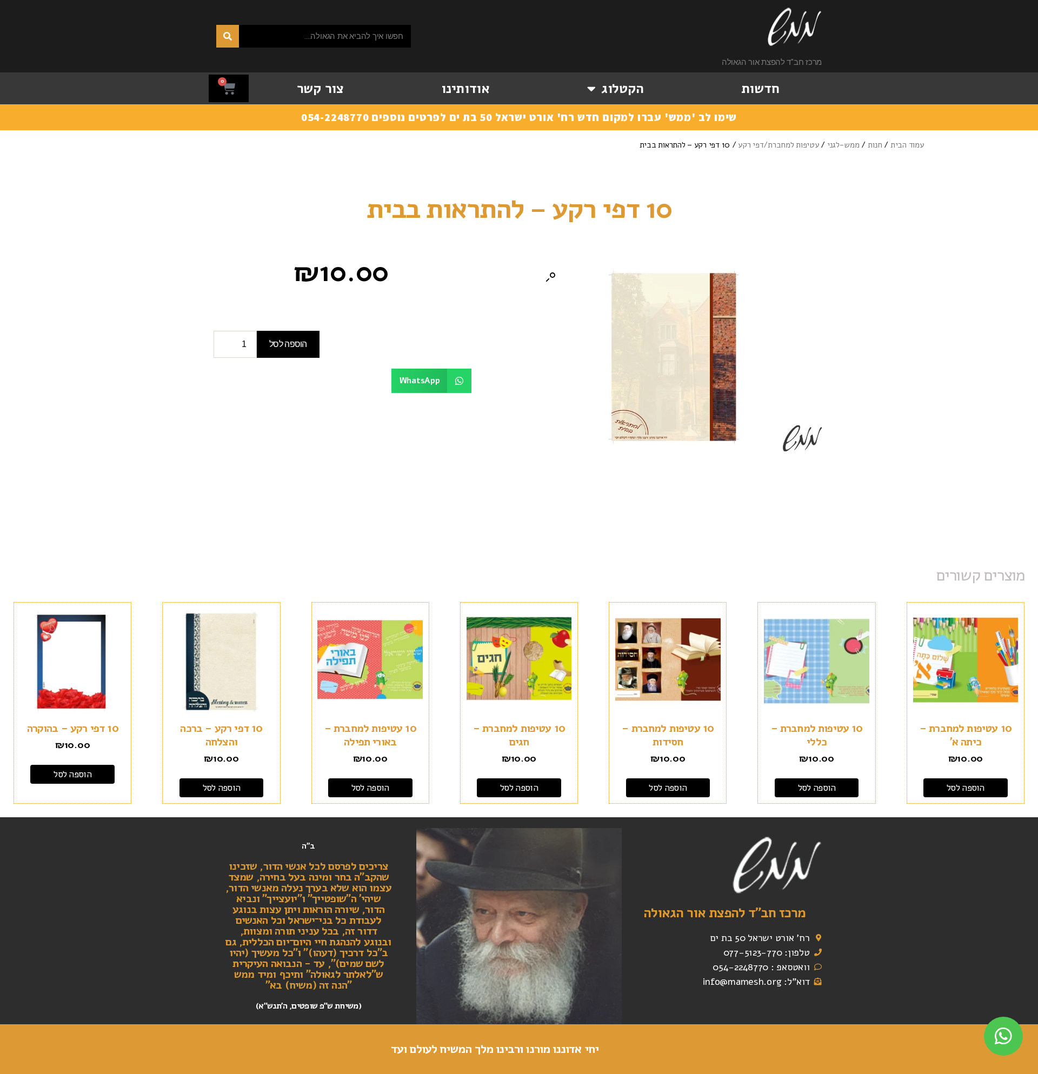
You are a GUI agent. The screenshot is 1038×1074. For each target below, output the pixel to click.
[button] (550, 277)
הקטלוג (622, 88)
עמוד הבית (907, 144)
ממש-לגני (843, 144)
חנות (875, 144)
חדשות (760, 88)
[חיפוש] (227, 36)
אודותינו (465, 88)
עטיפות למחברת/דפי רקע (778, 144)
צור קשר (320, 88)
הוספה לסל (288, 344)
